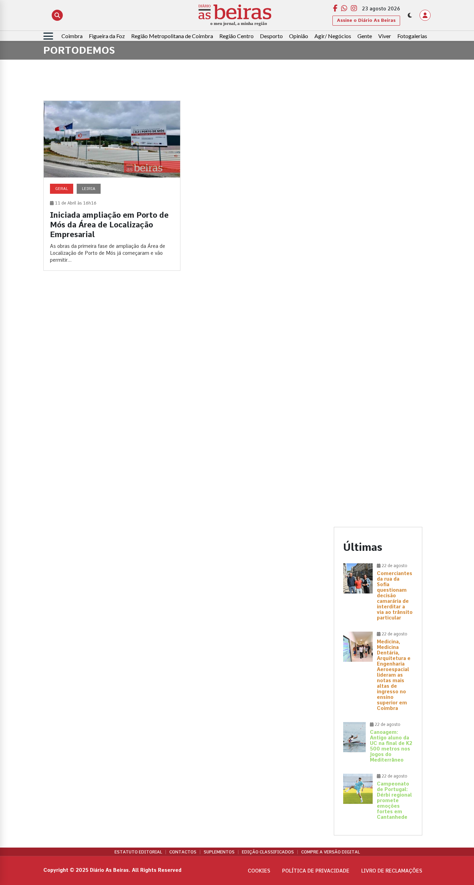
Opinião (298, 36)
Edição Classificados (268, 852)
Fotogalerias (412, 36)
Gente (364, 36)
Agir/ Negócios (332, 36)
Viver (384, 36)
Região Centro (236, 36)
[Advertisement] (378, 205)
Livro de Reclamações (391, 871)
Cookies (259, 871)
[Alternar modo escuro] (410, 15)
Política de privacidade (315, 871)
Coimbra (72, 36)
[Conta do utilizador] (425, 15)
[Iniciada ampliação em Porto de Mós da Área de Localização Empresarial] (112, 185)
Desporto (271, 36)
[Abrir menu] (48, 36)
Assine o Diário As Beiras (366, 20)
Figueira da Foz (107, 36)
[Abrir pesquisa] (57, 15)
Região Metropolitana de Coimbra (172, 36)
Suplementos (219, 852)
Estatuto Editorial (138, 852)
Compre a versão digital (330, 852)
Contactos (182, 852)
